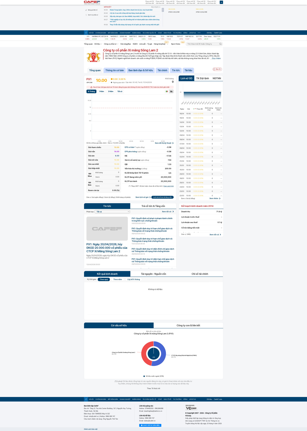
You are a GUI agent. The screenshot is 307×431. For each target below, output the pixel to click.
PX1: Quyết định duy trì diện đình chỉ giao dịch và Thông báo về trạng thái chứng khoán (153, 250)
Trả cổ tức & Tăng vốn (153, 206)
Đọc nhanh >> (155, 7)
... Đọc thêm (215, 58)
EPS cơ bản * (135, 147)
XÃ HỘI (91, 33)
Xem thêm (214, 198)
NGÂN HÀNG (136, 33)
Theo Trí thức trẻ (153, 388)
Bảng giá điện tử (92, 10)
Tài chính (162, 70)
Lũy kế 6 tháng (133, 279)
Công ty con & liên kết (188, 325)
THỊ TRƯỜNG (177, 33)
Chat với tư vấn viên (151, 425)
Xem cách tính (169, 186)
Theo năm (117, 279)
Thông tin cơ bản (114, 70)
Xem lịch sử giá (142, 197)
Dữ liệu (209, 33)
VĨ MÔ (160, 33)
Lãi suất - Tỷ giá (145, 44)
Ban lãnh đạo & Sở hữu (141, 70)
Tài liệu (188, 70)
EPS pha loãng (135, 151)
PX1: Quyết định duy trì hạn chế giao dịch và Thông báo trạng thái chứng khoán (152, 239)
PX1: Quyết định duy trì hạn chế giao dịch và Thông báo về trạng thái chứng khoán (152, 229)
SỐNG (185, 33)
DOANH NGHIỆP (125, 33)
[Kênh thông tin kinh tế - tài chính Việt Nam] (92, 3)
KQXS (135, 44)
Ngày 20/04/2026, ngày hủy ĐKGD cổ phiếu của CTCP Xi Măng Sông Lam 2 (106, 256)
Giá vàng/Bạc (125, 44)
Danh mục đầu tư (93, 15)
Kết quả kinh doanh (107, 273)
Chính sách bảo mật (90, 429)
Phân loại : (90, 212)
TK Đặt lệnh (202, 78)
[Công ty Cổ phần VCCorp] (191, 410)
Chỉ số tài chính (200, 273)
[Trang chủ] (86, 32)
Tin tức (176, 70)
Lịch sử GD (186, 78)
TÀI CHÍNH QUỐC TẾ (149, 33)
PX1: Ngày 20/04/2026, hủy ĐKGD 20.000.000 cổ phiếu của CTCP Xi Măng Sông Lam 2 (106, 248)
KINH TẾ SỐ (167, 33)
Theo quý (104, 279)
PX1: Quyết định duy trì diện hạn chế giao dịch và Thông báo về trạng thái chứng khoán (153, 260)
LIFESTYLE (192, 33)
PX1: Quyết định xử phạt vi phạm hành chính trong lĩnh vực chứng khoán (152, 219)
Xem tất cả (167, 212)
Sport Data (175, 44)
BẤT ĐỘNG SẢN (113, 33)
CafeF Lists (218, 33)
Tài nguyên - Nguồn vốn (153, 273)
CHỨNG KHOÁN (100, 33)
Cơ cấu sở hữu (119, 325)
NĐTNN (217, 78)
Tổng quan (88, 44)
